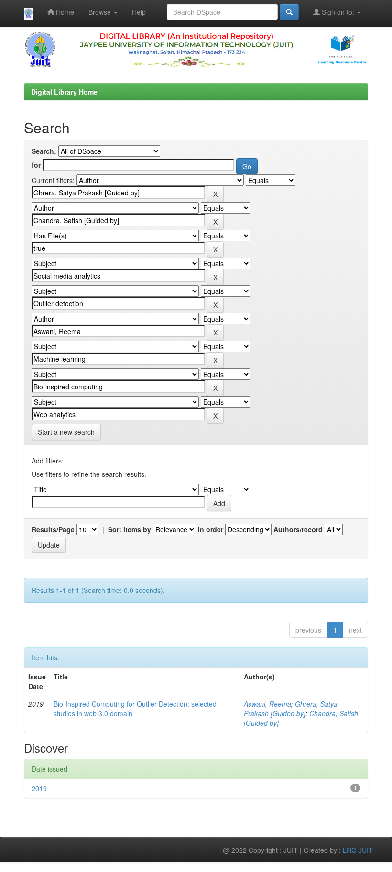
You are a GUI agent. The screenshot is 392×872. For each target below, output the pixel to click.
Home (64, 12)
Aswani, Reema (267, 704)
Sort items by (129, 529)
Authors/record (298, 529)
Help (139, 12)
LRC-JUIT (358, 850)
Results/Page (53, 529)
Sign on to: (338, 12)
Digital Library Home (64, 92)
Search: (44, 151)
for (36, 165)
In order (210, 529)
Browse (100, 12)
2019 (39, 788)
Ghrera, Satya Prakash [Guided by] (291, 708)
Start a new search (66, 432)
